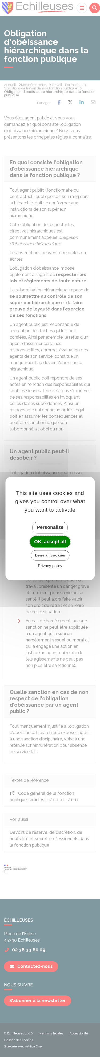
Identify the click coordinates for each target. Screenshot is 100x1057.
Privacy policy (50, 565)
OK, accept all (50, 541)
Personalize (50, 527)
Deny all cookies (50, 555)
